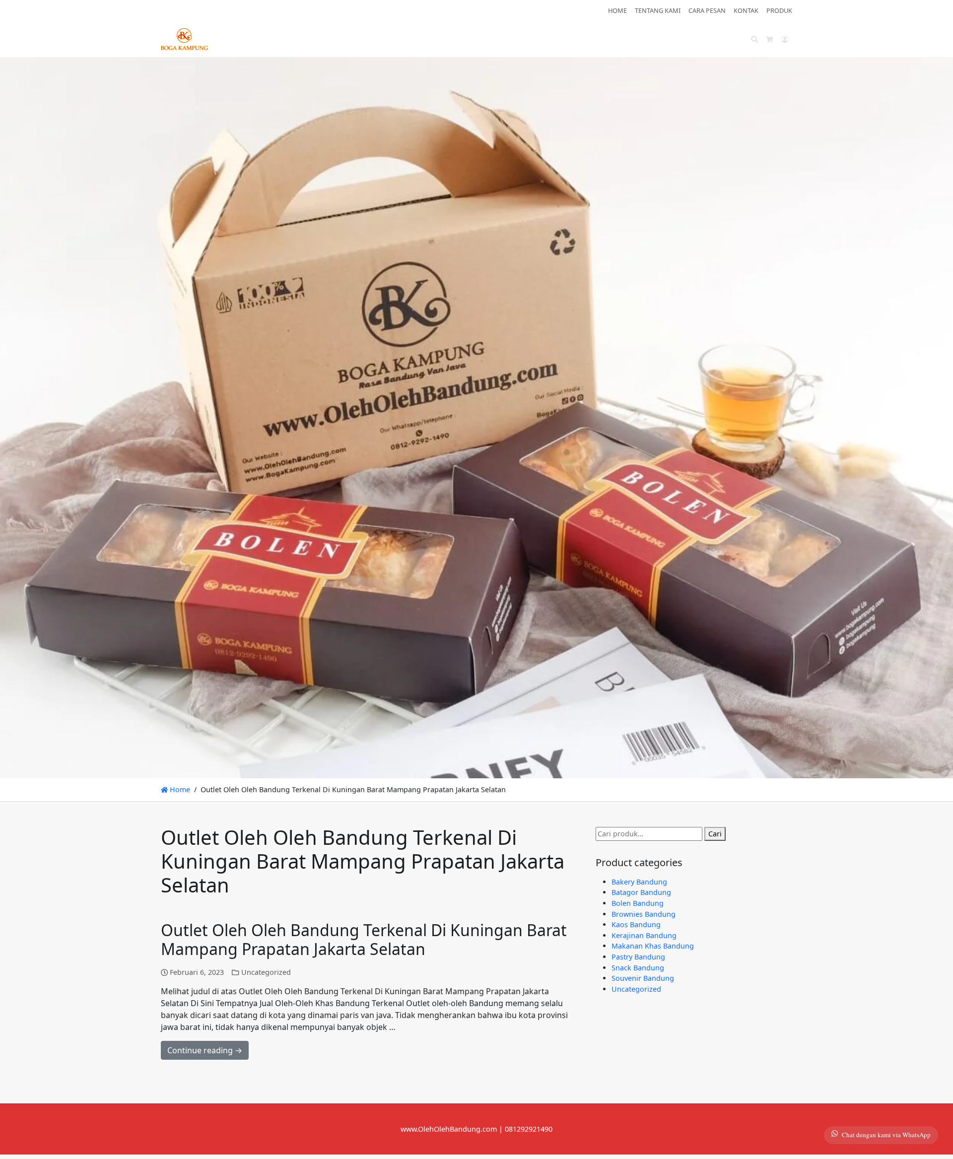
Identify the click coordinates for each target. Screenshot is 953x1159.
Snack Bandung (638, 967)
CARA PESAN (707, 10)
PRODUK (779, 10)
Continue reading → (204, 1050)
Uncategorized (266, 972)
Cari (715, 833)
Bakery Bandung (639, 881)
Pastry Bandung (638, 956)
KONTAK (746, 10)
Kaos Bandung (636, 924)
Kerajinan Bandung (644, 935)
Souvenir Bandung (643, 978)
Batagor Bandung (641, 892)
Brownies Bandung (644, 914)
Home (179, 789)
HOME (617, 10)
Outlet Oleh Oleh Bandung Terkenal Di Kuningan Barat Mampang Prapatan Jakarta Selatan (364, 939)
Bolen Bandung (638, 903)
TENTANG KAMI (658, 10)
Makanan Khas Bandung (653, 946)
